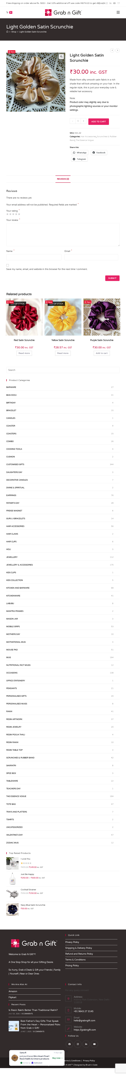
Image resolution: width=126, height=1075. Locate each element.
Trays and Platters (16, 812)
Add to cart (98, 122)
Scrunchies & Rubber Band (20, 758)
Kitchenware (13, 596)
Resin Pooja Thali (15, 735)
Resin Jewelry (13, 727)
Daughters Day (14, 472)
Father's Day (12, 503)
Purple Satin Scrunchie (101, 340)
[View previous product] (112, 50)
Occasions (11, 673)
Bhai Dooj (11, 395)
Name (10, 251)
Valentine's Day (14, 835)
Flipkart (12, 997)
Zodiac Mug (12, 843)
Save (13, 52)
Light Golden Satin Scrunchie (32, 32)
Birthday (11, 403)
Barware (11, 387)
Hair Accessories (88, 136)
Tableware (12, 781)
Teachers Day (13, 789)
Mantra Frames (14, 611)
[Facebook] (69, 1044)
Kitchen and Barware (18, 588)
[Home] (7, 32)
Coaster (10, 426)
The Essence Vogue (85, 140)
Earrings (11, 495)
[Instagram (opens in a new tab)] (107, 3)
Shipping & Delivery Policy (78, 948)
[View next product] (117, 50)
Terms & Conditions (75, 959)
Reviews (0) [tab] (63, 179)
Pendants (11, 688)
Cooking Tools (14, 449)
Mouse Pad (12, 650)
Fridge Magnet (14, 511)
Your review (13, 219)
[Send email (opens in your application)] (118, 3)
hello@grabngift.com (84, 1020)
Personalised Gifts (16, 696)
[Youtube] (94, 1044)
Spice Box (11, 773)
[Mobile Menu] (118, 12)
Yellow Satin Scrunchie (63, 340)
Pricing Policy (72, 965)
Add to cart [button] (102, 353)
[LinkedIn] (86, 1044)
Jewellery (12, 557)
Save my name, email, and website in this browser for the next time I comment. (47, 269)
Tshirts (10, 819)
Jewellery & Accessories (19, 565)
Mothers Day (13, 634)
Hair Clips (11, 542)
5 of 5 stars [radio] (19, 214)
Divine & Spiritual (15, 488)
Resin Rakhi (12, 742)
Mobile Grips (13, 626)
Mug (8, 657)
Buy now (56, 1058)
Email (68, 251)
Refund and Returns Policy (79, 954)
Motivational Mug (16, 642)
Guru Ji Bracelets (15, 519)
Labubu (10, 603)
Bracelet (11, 410)
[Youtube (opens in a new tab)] (114, 3)
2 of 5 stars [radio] (10, 214)
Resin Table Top (14, 750)
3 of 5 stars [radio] (13, 214)
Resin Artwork (14, 719)
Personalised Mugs (16, 704)
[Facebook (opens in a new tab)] (99, 3)
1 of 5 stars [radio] (7, 214)
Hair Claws (12, 534)
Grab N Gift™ (67, 1065)
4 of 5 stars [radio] (16, 214)
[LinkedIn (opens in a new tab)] (110, 3)
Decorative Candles (17, 480)
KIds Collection (14, 580)
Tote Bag (11, 804)
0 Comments (27, 1014)
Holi (8, 549)
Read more (24, 353)
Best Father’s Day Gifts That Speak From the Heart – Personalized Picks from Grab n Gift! (40, 1024)
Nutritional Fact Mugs (18, 665)
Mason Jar (12, 619)
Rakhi (9, 711)
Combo (10, 441)
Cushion (10, 457)
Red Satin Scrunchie (24, 340)
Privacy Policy (72, 942)
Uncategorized (14, 827)
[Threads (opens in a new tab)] (103, 3)
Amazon (13, 991)
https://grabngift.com (85, 1030)
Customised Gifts (15, 464)
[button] (61, 56)
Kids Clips (11, 572)
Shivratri (11, 765)
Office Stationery (15, 681)
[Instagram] (77, 1044)
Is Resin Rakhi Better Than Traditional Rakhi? (33, 1010)
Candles (10, 418)
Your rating (13, 211)
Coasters (11, 434)
